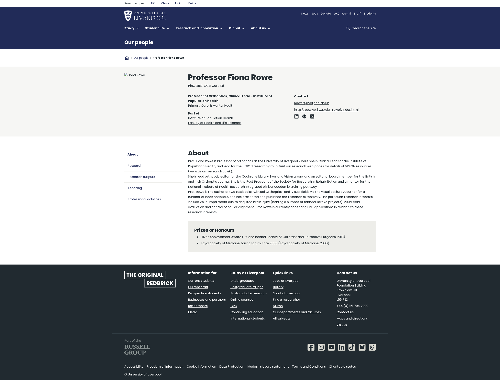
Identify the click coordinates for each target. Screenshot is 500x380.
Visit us (342, 324)
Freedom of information (165, 366)
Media (192, 312)
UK (153, 3)
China (165, 3)
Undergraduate (242, 280)
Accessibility (133, 366)
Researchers (198, 306)
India (178, 3)
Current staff (198, 287)
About (133, 154)
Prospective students (204, 293)
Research (135, 165)
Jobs (315, 14)
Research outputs (141, 177)
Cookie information (201, 366)
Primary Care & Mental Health (211, 105)
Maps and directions (352, 318)
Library (278, 287)
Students (370, 14)
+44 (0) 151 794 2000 (352, 306)
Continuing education (246, 312)
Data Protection (231, 366)
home (126, 58)
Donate (326, 14)
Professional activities (144, 199)
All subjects (281, 318)
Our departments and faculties (297, 312)
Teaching (135, 188)
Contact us (345, 312)
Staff (357, 14)
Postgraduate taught (246, 287)
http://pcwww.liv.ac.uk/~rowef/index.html (326, 109)
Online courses (241, 299)
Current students (201, 280)
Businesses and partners (207, 299)
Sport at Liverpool (286, 293)
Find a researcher (286, 299)
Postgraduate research (248, 293)
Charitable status (342, 366)
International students (247, 318)
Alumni (346, 14)
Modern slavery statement (268, 366)
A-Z (336, 14)
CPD (233, 306)
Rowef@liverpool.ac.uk (311, 103)
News (304, 14)
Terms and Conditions (309, 366)
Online (192, 3)
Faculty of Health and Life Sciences (214, 123)
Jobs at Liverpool (286, 280)
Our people (138, 42)
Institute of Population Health (210, 118)
